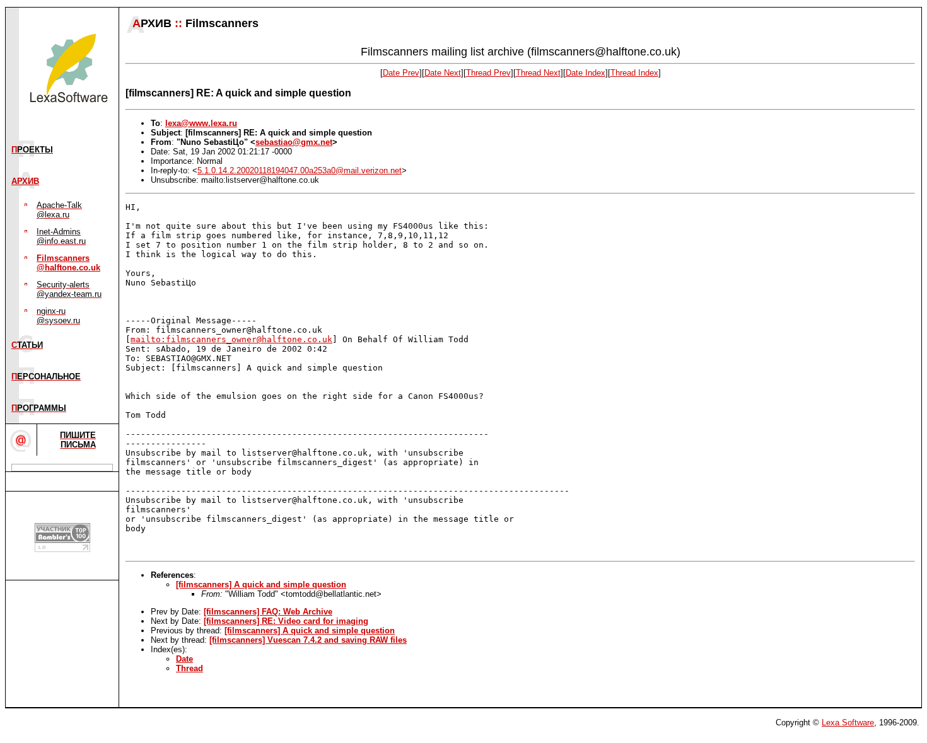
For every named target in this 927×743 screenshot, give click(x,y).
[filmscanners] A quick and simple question (261, 584)
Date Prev (401, 73)
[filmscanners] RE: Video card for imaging (286, 621)
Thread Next (538, 73)
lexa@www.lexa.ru (201, 123)
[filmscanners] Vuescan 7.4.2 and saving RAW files (308, 640)
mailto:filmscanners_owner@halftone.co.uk (231, 339)
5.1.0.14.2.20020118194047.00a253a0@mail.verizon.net (299, 170)
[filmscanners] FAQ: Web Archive (268, 611)
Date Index (585, 73)
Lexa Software (848, 722)
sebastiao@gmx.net (293, 142)
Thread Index (634, 73)
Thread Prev (488, 73)
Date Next (442, 73)
